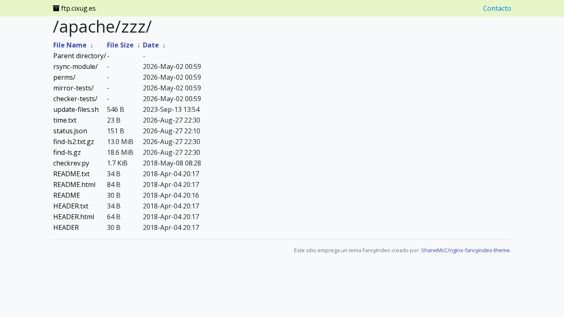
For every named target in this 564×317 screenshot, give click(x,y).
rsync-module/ (75, 66)
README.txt (71, 173)
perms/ (64, 77)
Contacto (497, 8)
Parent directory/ (79, 55)
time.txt (64, 120)
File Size (120, 45)
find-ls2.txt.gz (73, 141)
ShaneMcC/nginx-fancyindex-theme (465, 250)
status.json (70, 130)
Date (151, 45)
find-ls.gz (67, 152)
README (66, 195)
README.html (74, 184)
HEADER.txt (70, 206)
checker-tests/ (75, 98)
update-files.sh (76, 109)
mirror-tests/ (73, 87)
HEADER (66, 227)
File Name (70, 45)
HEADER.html (73, 216)
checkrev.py (71, 163)
